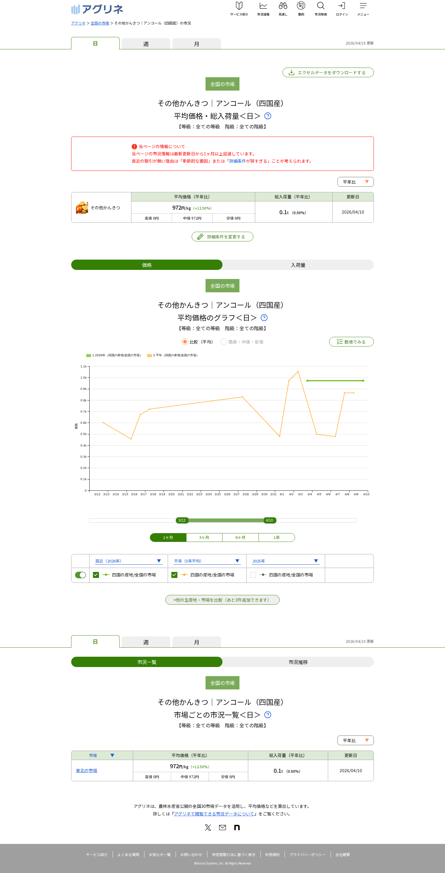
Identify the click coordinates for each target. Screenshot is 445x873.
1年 (277, 537)
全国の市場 (100, 22)
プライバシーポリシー (307, 854)
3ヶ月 (204, 537)
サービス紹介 (97, 854)
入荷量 (298, 264)
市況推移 (298, 662)
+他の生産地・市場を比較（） (222, 600)
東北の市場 (86, 770)
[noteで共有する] (237, 827)
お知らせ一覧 (160, 854)
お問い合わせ (191, 854)
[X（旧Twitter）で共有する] (208, 827)
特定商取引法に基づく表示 (233, 854)
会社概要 (342, 854)
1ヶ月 (168, 537)
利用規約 (272, 854)
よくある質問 (128, 854)
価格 (147, 264)
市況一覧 (147, 662)
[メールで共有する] (222, 827)
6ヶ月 (241, 537)
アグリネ (78, 22)
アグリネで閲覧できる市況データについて (214, 814)
